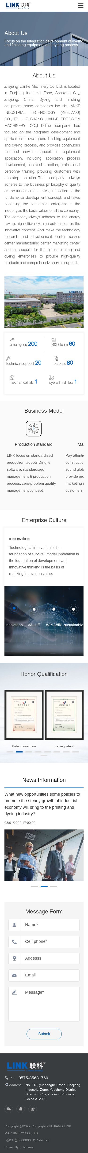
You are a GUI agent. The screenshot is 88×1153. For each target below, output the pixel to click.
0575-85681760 (33, 1078)
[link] (19, 5)
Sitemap (43, 1140)
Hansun (27, 1147)
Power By (11, 1147)
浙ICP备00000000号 (21, 1140)
